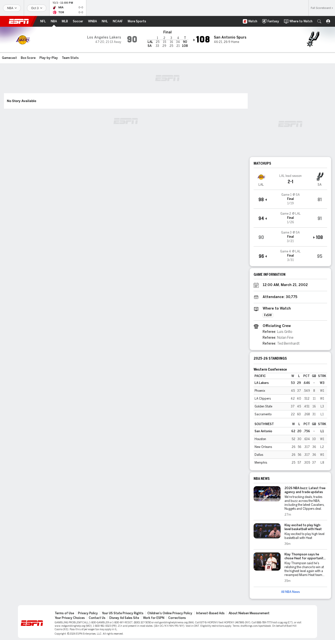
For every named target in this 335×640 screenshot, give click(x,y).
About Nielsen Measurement (249, 613)
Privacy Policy (88, 613)
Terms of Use (64, 613)
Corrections (177, 618)
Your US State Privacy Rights (122, 613)
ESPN (19, 21)
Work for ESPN (153, 618)
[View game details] (290, 199)
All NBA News (290, 592)
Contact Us (97, 618)
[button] (319, 21)
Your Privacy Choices (70, 618)
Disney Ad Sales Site (124, 618)
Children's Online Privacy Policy (169, 613)
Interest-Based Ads (210, 613)
